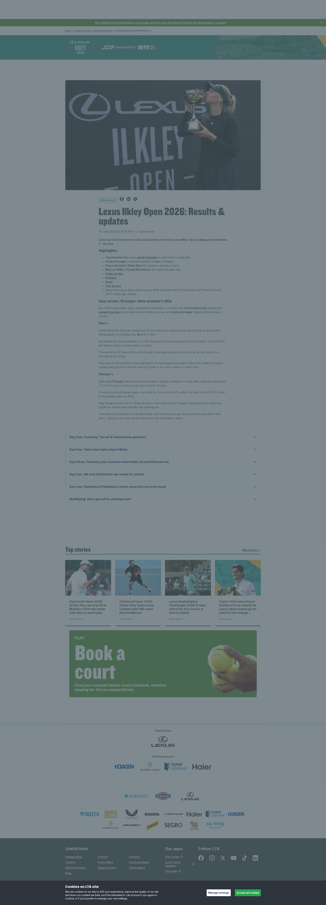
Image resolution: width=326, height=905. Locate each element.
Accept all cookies (248, 892)
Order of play (114, 273)
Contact (103, 856)
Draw (109, 282)
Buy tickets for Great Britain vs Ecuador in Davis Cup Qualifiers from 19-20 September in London (160, 22)
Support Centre (107, 867)
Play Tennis (172, 856)
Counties (134, 856)
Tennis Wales (137, 867)
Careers (70, 862)
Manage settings (218, 892)
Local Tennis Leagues (172, 864)
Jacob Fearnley (147, 257)
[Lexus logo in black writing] (190, 796)
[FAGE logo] (163, 796)
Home (68, 30)
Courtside (171, 871)
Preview (110, 277)
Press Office (105, 862)
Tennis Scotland (139, 862)
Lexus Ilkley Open (103, 30)
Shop (68, 873)
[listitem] (89, 814)
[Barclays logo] (136, 796)
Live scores (113, 286)
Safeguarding (73, 856)
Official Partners (75, 867)
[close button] (322, 22)
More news (250, 550)
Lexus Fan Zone (82, 30)
